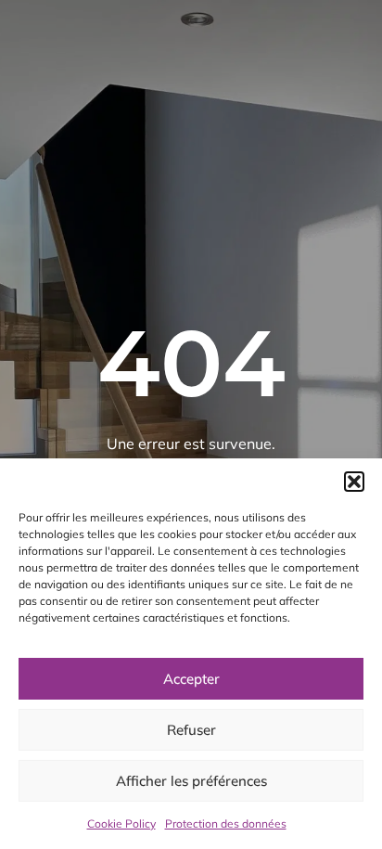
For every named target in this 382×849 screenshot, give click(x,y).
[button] (354, 481)
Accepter (191, 679)
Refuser (191, 730)
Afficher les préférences (191, 781)
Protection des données (225, 823)
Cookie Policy (121, 823)
